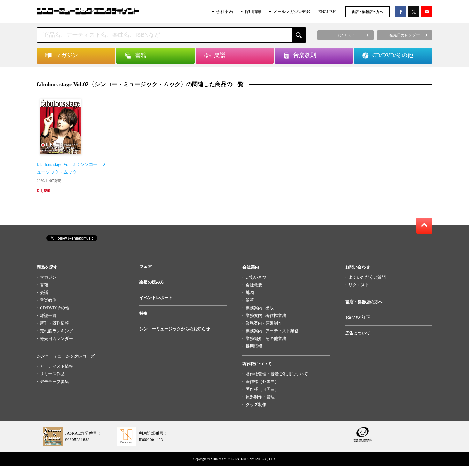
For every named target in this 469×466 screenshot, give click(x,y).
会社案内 (224, 11)
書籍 (44, 284)
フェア (145, 266)
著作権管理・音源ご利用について (277, 374)
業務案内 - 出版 (260, 307)
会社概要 (254, 284)
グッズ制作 (256, 404)
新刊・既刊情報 (54, 323)
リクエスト (358, 284)
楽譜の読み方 (151, 282)
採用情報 (253, 11)
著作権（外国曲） (262, 381)
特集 (143, 313)
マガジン (48, 277)
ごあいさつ (256, 277)
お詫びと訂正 (357, 317)
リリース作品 (52, 374)
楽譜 (44, 292)
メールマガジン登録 (291, 11)
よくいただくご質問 (367, 277)
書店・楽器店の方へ (367, 12)
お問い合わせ (357, 267)
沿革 (250, 300)
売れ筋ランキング (56, 330)
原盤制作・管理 (260, 397)
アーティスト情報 (56, 366)
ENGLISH (327, 11)
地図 (250, 292)
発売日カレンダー (56, 338)
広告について (357, 333)
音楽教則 (48, 300)
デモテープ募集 (54, 381)
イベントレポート (156, 297)
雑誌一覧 (48, 315)
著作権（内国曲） (262, 389)
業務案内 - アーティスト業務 (272, 330)
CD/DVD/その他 (54, 307)
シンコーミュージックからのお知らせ (174, 329)
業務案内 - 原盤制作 (264, 323)
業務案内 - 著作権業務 (266, 315)
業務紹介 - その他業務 (266, 338)
